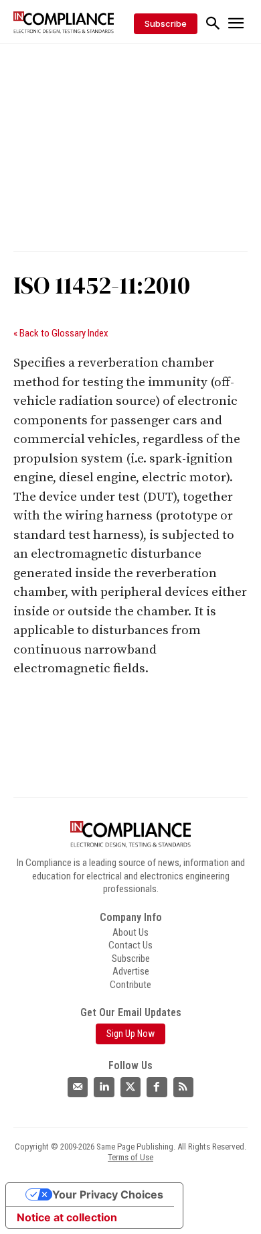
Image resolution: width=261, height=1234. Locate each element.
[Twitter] (130, 1087)
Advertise (130, 971)
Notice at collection (67, 1217)
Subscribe (131, 958)
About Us (130, 932)
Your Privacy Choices (107, 1194)
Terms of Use (130, 1157)
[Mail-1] (78, 1087)
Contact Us (130, 945)
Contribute (130, 985)
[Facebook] (157, 1087)
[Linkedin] (104, 1087)
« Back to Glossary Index (60, 333)
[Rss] (183, 1087)
